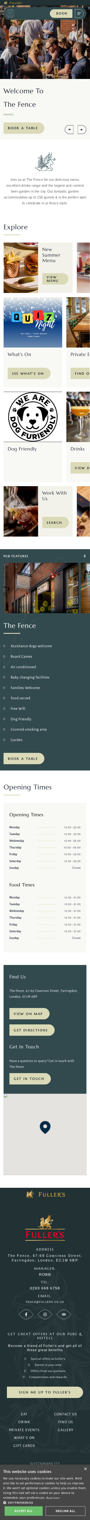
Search (54, 523)
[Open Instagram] (45, 1314)
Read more (53, 1498)
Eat (24, 1414)
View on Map (28, 1014)
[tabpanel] (45, 660)
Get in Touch (29, 1079)
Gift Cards (24, 1446)
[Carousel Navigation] (75, 129)
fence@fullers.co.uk (45, 1302)
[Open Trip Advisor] (64, 1314)
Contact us (65, 1414)
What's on (24, 1438)
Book (62, 13)
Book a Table (23, 128)
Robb (45, 1275)
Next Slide (82, 129)
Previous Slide (69, 129)
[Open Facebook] (26, 1314)
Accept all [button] (23, 1511)
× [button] (85, 1469)
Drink (24, 1422)
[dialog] (45, 1492)
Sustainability (45, 1464)
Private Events (24, 1430)
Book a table (23, 759)
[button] (45, 1127)
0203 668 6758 (45, 1288)
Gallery (66, 1430)
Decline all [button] (65, 1511)
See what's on (28, 373)
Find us (65, 1422)
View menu (53, 279)
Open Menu (79, 13)
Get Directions (31, 1030)
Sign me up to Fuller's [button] (45, 1392)
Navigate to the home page (16, 13)
